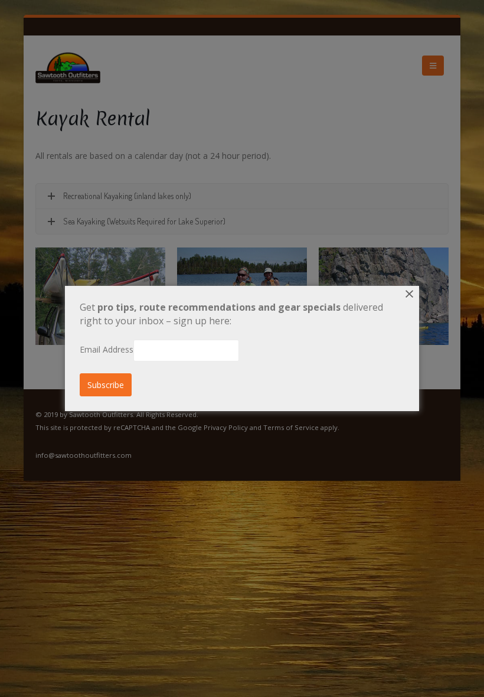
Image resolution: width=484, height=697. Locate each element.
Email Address (106, 349)
